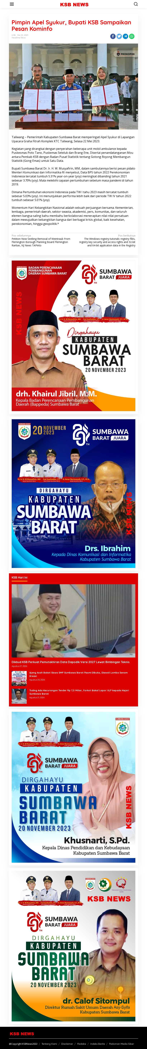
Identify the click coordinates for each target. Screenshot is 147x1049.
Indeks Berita (97, 1043)
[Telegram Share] (125, 36)
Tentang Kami (49, 1043)
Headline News (18, 37)
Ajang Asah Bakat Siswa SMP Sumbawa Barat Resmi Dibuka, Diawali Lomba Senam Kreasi (78, 674)
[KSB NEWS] (74, 4)
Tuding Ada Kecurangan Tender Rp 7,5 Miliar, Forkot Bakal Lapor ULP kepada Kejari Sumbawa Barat (79, 692)
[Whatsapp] (131, 36)
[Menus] (12, 4)
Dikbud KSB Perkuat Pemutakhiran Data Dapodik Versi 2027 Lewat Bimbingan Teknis (70, 662)
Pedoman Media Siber (121, 1043)
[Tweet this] (119, 36)
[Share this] (113, 36)
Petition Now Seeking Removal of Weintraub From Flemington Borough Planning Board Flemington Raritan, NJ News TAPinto (41, 240)
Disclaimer (67, 1043)
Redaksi (81, 1043)
